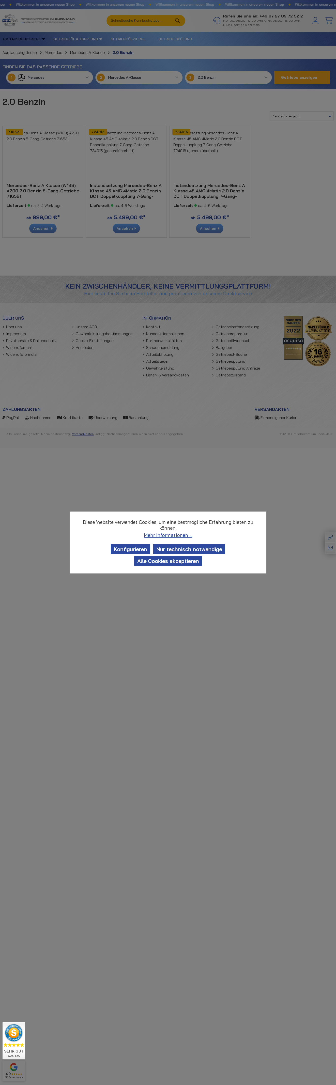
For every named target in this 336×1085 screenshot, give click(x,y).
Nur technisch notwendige (189, 549)
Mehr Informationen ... (168, 535)
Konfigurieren (130, 549)
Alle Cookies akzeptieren (168, 561)
